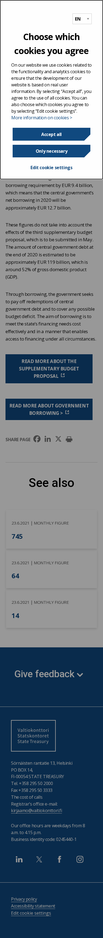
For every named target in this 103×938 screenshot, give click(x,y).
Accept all (51, 134)
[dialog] (51, 89)
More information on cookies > (41, 118)
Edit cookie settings (51, 168)
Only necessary (51, 151)
